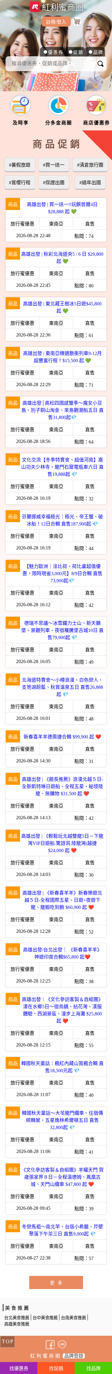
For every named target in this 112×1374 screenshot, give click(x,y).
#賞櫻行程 (19, 182)
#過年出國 (90, 182)
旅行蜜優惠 (22, 223)
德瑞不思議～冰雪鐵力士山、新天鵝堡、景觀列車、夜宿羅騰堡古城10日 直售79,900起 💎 (62, 630)
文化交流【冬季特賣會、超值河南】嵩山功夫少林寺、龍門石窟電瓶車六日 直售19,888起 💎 (62, 467)
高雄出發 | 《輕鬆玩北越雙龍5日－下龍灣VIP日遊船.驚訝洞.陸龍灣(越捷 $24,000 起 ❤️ (62, 843)
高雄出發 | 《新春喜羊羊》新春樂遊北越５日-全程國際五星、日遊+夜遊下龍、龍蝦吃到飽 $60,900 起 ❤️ (62, 900)
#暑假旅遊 (19, 164)
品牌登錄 (73, 1355)
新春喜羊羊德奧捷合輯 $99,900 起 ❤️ (62, 736)
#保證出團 (54, 182)
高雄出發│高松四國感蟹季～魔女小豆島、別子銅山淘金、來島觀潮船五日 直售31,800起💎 (62, 410)
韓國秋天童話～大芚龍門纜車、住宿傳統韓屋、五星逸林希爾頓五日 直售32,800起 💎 (62, 1120)
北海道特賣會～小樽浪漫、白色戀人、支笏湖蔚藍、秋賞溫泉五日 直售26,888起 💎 (62, 687)
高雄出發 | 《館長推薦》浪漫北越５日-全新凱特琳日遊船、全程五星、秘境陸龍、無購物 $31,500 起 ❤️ (62, 786)
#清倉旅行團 (90, 164)
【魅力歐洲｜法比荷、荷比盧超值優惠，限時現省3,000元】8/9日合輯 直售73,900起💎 (62, 573)
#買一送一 (54, 164)
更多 (57, 1282)
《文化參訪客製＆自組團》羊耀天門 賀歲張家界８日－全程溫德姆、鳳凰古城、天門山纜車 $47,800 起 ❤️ (62, 1177)
